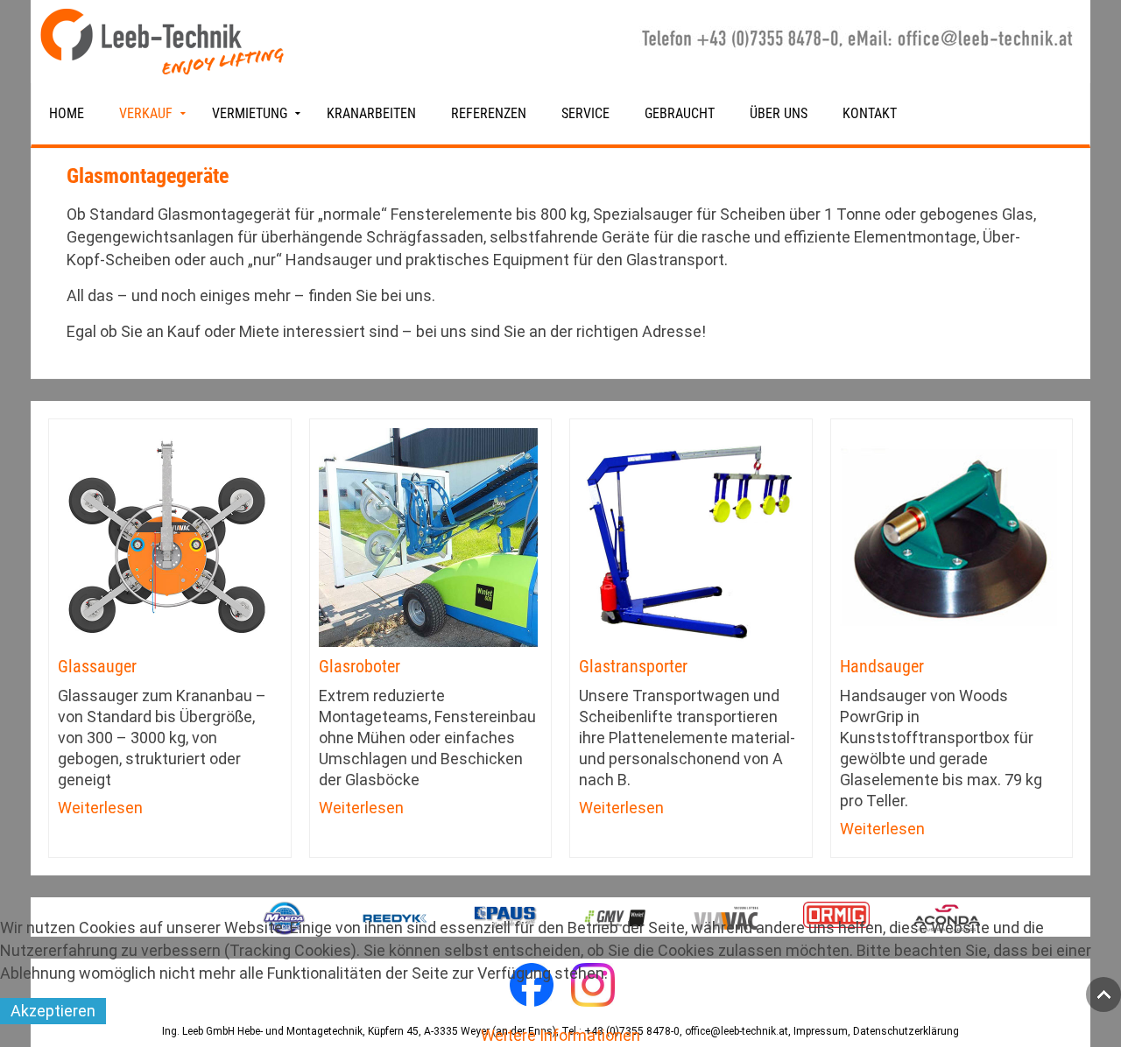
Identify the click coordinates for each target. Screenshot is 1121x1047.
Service (585, 113)
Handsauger (882, 666)
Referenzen (488, 113)
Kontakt (870, 113)
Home (66, 113)
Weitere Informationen (560, 1035)
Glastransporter (633, 666)
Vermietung (249, 113)
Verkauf (146, 113)
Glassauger (97, 666)
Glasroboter (359, 666)
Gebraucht (680, 113)
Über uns (778, 113)
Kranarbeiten (371, 113)
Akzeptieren (53, 1010)
